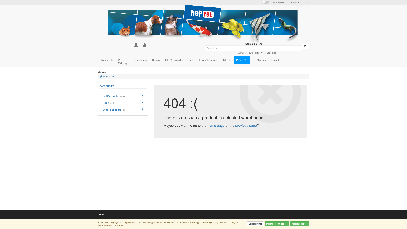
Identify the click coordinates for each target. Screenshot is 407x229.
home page (216, 125)
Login (306, 2)
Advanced (242, 53)
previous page (246, 125)
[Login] (136, 44)
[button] (295, 2)
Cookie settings (255, 223)
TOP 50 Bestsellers (268, 53)
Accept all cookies (299, 223)
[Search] (305, 46)
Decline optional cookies (277, 223)
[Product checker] (144, 44)
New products (253, 53)
